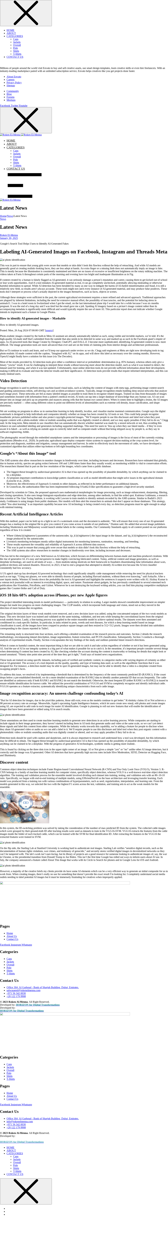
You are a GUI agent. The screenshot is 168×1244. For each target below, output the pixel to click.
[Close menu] (26, 13)
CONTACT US (15, 56)
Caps (15, 39)
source (49, 330)
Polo (15, 48)
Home (3, 216)
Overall (17, 45)
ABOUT (11, 33)
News (10, 216)
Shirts (16, 51)
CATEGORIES (15, 36)
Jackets (17, 42)
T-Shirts (17, 53)
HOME (10, 30)
